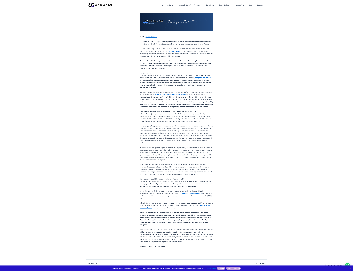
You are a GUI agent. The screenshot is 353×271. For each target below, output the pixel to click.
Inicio (162, 5)
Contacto (260, 5)
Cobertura (170, 5)
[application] (175, 5)
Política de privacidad (210, 268)
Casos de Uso (239, 5)
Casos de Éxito (224, 5)
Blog (250, 5)
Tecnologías (210, 5)
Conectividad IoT (185, 5)
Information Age (151, 37)
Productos (197, 5)
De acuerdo (221, 268)
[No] (351, 268)
